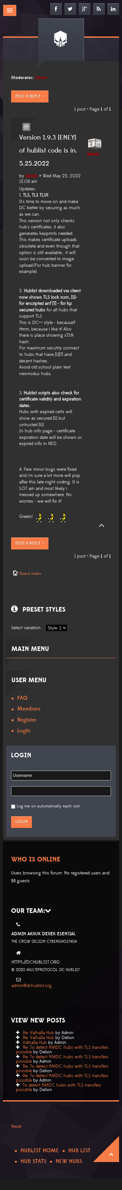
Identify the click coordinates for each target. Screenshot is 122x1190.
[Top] (99, 525)
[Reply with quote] (26, 127)
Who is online (35, 859)
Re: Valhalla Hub (38, 1033)
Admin (41, 78)
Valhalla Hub (35, 1043)
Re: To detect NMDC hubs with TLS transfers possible (62, 1050)
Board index (30, 573)
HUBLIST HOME (39, 1150)
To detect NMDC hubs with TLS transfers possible (58, 1087)
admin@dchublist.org (31, 986)
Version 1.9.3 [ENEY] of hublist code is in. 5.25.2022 (48, 151)
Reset (16, 1126)
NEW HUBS (69, 1161)
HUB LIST (79, 1150)
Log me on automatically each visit (48, 806)
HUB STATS (33, 1161)
